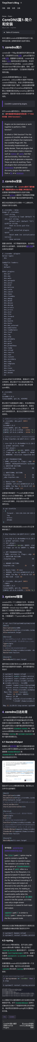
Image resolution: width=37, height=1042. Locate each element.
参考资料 (13, 746)
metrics (14, 154)
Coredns (11, 1017)
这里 (20, 56)
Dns (5, 1017)
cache (21, 154)
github (12, 195)
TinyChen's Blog (10, 2)
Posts (10, 16)
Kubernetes (9, 168)
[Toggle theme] (21, 2)
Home (4, 16)
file (11, 173)
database (19, 173)
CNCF (9, 61)
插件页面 (29, 246)
